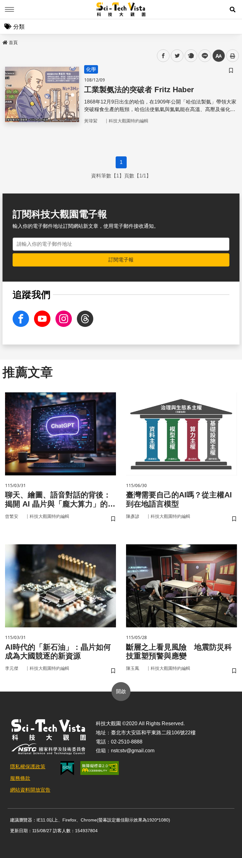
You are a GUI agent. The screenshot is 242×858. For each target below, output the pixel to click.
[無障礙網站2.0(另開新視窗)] (99, 768)
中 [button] (218, 56)
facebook (163, 56)
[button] (232, 9)
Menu (9, 9)
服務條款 (20, 778)
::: (4, 41)
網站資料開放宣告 (30, 790)
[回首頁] (121, 9)
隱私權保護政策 (27, 766)
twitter (177, 56)
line (203, 56)
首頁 (13, 42)
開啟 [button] (121, 691)
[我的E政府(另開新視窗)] (67, 768)
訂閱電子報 (121, 259)
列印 (232, 55)
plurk (190, 56)
